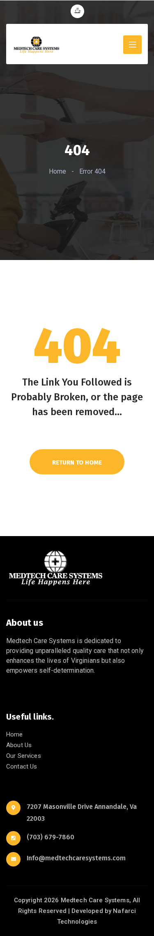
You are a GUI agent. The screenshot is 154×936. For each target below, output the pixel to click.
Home (57, 171)
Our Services (23, 755)
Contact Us (21, 766)
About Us (19, 745)
